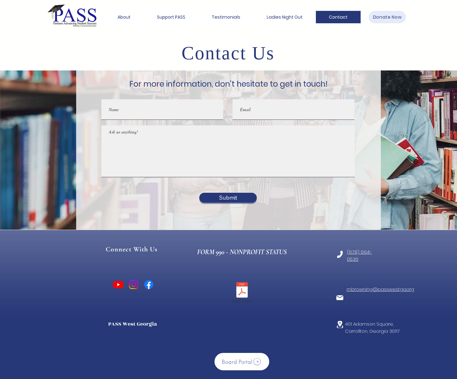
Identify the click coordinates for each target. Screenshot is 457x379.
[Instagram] (133, 284)
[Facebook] (149, 284)
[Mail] (340, 297)
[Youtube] (118, 284)
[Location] (340, 324)
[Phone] (340, 254)
